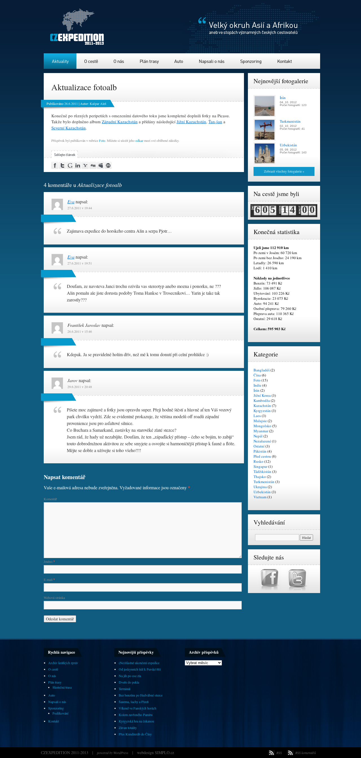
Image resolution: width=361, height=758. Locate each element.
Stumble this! (108, 165)
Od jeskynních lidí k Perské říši (140, 669)
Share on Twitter (63, 165)
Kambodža (262, 400)
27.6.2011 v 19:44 (79, 208)
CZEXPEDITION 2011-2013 (65, 752)
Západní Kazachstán (120, 121)
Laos (257, 415)
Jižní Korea (262, 395)
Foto (102, 140)
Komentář (50, 499)
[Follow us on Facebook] (273, 590)
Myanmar (261, 430)
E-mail (49, 579)
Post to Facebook (55, 165)
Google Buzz (70, 165)
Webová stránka (54, 597)
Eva (70, 201)
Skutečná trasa (62, 687)
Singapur (260, 466)
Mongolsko (262, 425)
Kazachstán (262, 405)
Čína (257, 375)
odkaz (139, 140)
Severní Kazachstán (68, 128)
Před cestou (262, 456)
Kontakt (285, 61)
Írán (256, 390)
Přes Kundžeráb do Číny (135, 734)
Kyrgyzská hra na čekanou (136, 721)
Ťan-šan (215, 121)
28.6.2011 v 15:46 (79, 331)
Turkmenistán (264, 481)
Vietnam (260, 496)
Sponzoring (251, 61)
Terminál (124, 688)
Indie (257, 385)
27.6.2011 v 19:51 (79, 263)
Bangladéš (262, 370)
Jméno (49, 561)
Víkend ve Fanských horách (137, 708)
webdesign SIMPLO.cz (155, 752)
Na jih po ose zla (130, 675)
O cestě (91, 61)
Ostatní (259, 446)
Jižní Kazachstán (191, 121)
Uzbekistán (262, 491)
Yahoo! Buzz (85, 165)
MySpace (101, 165)
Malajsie (260, 420)
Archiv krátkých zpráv (63, 662)
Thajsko (260, 476)
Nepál (258, 436)
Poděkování (60, 713)
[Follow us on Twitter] (298, 590)
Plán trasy (150, 61)
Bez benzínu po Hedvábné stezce (140, 695)
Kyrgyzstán (262, 410)
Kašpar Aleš (98, 103)
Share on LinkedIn (78, 165)
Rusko (258, 461)
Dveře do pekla (129, 682)
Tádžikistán (262, 471)
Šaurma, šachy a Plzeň (134, 701)
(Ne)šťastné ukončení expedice (139, 662)
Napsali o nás (212, 61)
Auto (179, 61)
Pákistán (260, 451)
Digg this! (93, 165)
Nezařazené (262, 441)
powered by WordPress (112, 752)
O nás (119, 61)
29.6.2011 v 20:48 (79, 386)
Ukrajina (260, 486)
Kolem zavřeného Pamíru (136, 714)
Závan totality (128, 727)
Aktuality (60, 61)
